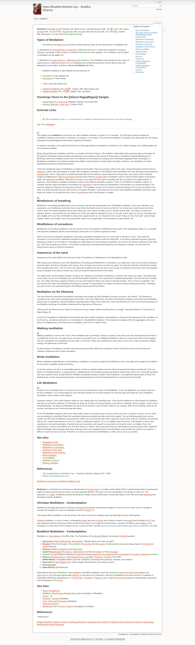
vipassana (41, 172)
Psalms (88, 510)
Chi (55, 580)
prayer (84, 520)
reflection (76, 575)
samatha (106, 169)
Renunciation (74, 544)
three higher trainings (73, 34)
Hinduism (46, 598)
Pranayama (63, 601)
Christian (40, 520)
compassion (71, 50)
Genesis (80, 507)
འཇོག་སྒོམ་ (66, 91)
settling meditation (50, 91)
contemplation (54, 536)
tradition (76, 572)
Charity (57, 541)
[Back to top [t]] (164, 30)
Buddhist (123, 536)
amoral (45, 546)
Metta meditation (142, 52)
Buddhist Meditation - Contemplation (143, 66)
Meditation (50, 124)
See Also (139, 70)
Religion (40, 622)
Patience (46, 549)
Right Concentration (66, 177)
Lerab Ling (62, 102)
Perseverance (55, 552)
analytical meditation (51, 89)
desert (64, 523)
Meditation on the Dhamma (145, 47)
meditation (43, 19)
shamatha (47, 76)
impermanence (59, 60)
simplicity (143, 523)
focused (101, 554)
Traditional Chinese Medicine (122, 622)
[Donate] (75, 639)
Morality (46, 544)
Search (160, 6)
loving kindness (59, 50)
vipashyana (47, 78)
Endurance (77, 549)
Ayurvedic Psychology (55, 624)
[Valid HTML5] (97, 639)
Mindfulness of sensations (145, 42)
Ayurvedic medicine (51, 604)
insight (52, 494)
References (140, 59)
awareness (110, 554)
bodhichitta (82, 50)
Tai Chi (62, 606)
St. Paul (151, 520)
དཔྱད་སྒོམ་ (67, 89)
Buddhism (113, 145)
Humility (107, 557)
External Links (141, 37)
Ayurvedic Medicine (101, 622)
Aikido (80, 606)
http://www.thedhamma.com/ (57, 476)
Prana (60, 580)
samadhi (40, 32)
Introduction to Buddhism (56, 481)
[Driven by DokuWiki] (119, 639)
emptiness (85, 60)
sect (54, 572)
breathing (148, 494)
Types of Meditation (143, 30)
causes (102, 544)
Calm (55, 554)
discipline (112, 523)
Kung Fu (69, 606)
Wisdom (46, 557)
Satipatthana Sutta (50, 442)
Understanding (72, 557)
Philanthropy (65, 541)
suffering (111, 544)
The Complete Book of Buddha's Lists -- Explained (64, 473)
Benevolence (77, 541)
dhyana (97, 32)
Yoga (45, 601)
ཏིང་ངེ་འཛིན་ (57, 32)
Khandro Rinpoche (50, 104)
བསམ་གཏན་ (113, 32)
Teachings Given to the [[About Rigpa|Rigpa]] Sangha (146, 33)
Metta (39, 153)
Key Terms (41, 124)
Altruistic (97, 536)
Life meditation (49, 458)
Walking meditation (142, 49)
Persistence (67, 552)
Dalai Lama (61, 45)
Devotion (56, 598)
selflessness (71, 60)
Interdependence (58, 557)
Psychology (73, 622)
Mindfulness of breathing (144, 39)
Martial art (47, 606)
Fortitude (98, 552)
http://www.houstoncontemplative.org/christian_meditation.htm (126, 526)
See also (139, 57)
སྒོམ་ (111, 29)
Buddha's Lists (74, 481)
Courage (113, 552)
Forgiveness (63, 549)
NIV (119, 515)
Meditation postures (51, 460)
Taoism (46, 596)
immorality (87, 544)
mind (101, 492)
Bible (53, 507)
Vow (50, 562)
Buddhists (80, 494)
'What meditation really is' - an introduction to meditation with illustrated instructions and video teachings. (89, 119)
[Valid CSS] (108, 639)
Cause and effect (86, 557)
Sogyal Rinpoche (50, 102)
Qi (51, 596)
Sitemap (159, 9)
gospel (130, 520)
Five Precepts (58, 593)
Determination (79, 552)
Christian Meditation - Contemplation (143, 62)
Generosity (48, 541)
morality (135, 554)
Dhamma (44, 320)
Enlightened (64, 562)
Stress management (51, 591)
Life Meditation (141, 54)
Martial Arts (83, 622)
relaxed (95, 554)
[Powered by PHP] (86, 639)
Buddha (88, 140)
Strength (52, 565)
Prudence (99, 557)
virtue (51, 575)
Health (137, 622)
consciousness (93, 489)
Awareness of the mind (144, 44)
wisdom (153, 554)
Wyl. (121, 29)
